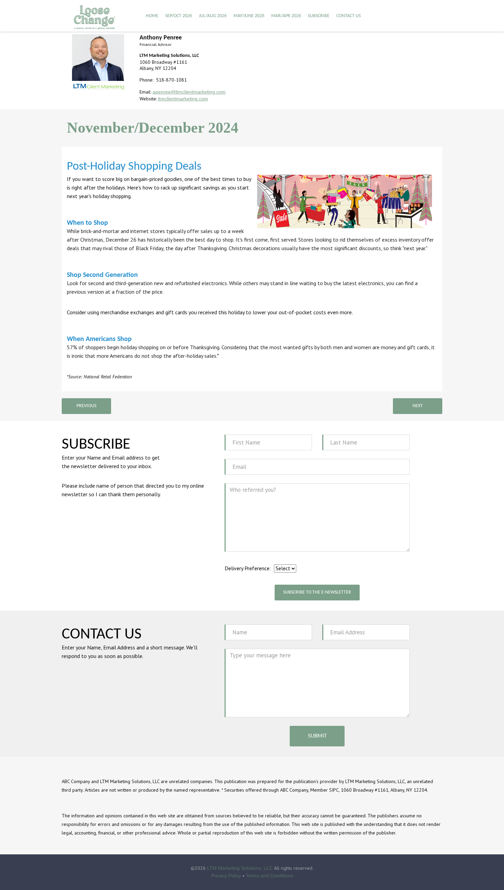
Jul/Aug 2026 (213, 16)
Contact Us (348, 16)
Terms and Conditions (269, 875)
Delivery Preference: (248, 568)
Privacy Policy (226, 875)
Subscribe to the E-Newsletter (317, 592)
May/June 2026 (248, 16)
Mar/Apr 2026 (286, 16)
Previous (86, 406)
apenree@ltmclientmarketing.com (189, 92)
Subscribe (318, 16)
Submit (317, 736)
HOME (152, 16)
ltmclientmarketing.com (183, 98)
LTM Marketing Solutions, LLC (240, 868)
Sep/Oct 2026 (178, 16)
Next (417, 406)
